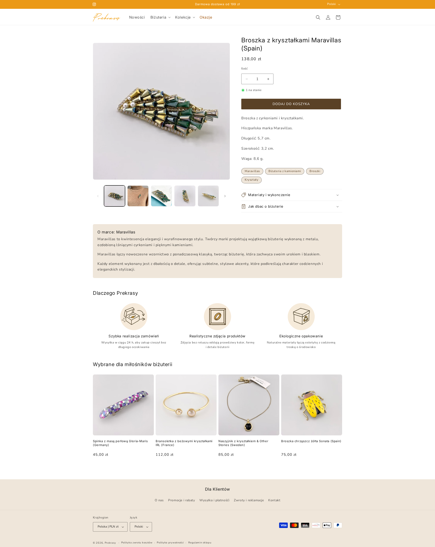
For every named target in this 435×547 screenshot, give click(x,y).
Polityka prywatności (170, 542)
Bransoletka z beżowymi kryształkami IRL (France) (184, 443)
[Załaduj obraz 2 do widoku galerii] (137, 195)
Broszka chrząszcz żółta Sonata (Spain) (311, 441)
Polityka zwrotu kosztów (136, 542)
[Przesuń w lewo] (98, 196)
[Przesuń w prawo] (225, 196)
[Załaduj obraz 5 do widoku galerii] (208, 195)
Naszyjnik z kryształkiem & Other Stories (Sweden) (243, 443)
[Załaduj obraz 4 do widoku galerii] (184, 195)
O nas (159, 500)
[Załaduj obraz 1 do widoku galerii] (114, 195)
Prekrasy (110, 543)
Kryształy (251, 180)
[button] (160, 17)
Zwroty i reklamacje (249, 500)
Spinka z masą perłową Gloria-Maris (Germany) (120, 443)
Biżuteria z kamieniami (284, 171)
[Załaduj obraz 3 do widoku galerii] (161, 195)
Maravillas (252, 171)
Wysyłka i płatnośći (214, 500)
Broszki (314, 171)
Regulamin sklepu (199, 542)
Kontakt (274, 500)
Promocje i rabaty (181, 500)
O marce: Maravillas (116, 232)
